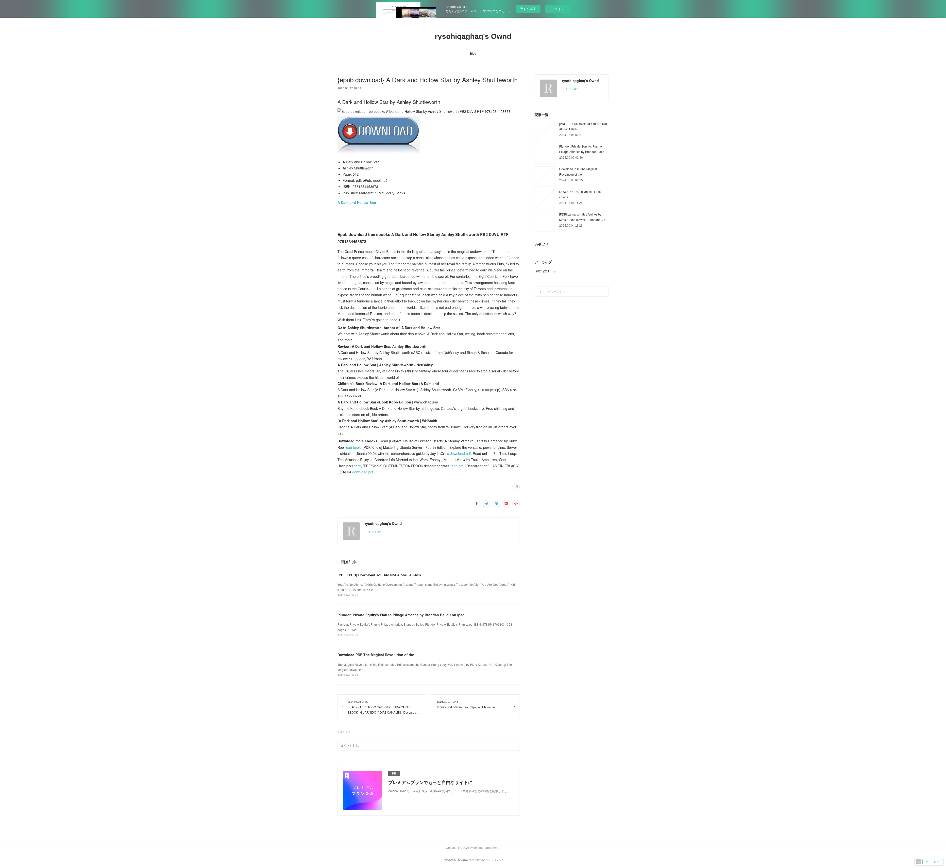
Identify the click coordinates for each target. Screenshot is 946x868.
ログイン (557, 8)
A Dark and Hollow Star (357, 202)
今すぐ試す (528, 8)
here (357, 465)
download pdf (460, 453)
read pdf (456, 465)
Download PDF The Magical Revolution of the (376, 654)
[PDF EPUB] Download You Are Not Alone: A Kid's (379, 574)
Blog (473, 53)
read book (353, 447)
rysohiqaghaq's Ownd (473, 36)
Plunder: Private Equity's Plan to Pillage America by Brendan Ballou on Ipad (401, 614)
